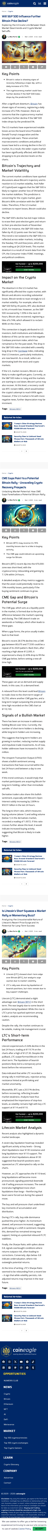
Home (4, 11)
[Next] (26, 451)
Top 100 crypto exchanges (16, 1442)
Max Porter (14, 37)
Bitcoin (34, 103)
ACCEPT (39, 1528)
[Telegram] (27, 1361)
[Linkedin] (3, 1367)
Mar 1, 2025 (29, 37)
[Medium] (9, 1367)
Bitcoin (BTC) (15, 409)
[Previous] (22, 451)
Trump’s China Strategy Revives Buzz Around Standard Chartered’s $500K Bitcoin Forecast (29, 426)
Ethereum (8, 1404)
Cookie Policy (24, 1528)
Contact (7, 1482)
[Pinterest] (27, 1367)
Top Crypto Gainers (13, 1448)
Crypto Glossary (11, 1464)
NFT (6, 1409)
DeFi (6, 1419)
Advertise (8, 1477)
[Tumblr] (33, 1367)
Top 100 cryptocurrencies (15, 1437)
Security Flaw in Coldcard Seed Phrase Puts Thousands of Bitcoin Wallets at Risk (29, 439)
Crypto (10, 11)
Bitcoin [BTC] (24, 1002)
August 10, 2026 (20, 432)
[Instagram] (9, 1361)
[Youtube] (21, 1361)
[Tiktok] (33, 1361)
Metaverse (9, 1424)
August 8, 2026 (20, 445)
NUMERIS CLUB (11, 1380)
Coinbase (22, 351)
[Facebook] (3, 1361)
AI (5, 1414)
